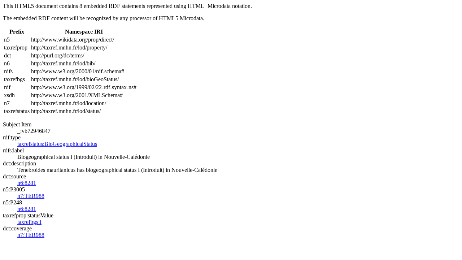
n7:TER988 (30, 196)
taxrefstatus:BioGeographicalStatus (57, 144)
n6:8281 (26, 183)
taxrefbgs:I (29, 222)
